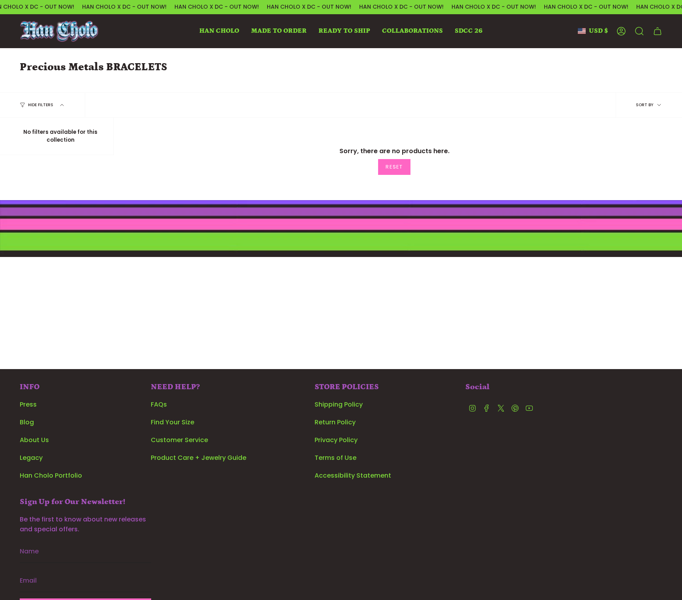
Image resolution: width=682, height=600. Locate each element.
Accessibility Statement (353, 475)
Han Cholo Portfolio (51, 475)
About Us (34, 439)
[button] (219, 31)
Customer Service (179, 439)
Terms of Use (335, 457)
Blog (27, 422)
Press (28, 404)
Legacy (31, 457)
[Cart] (657, 31)
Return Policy (335, 422)
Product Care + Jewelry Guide (198, 457)
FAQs (159, 404)
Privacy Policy (336, 439)
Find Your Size (172, 422)
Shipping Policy (339, 404)
